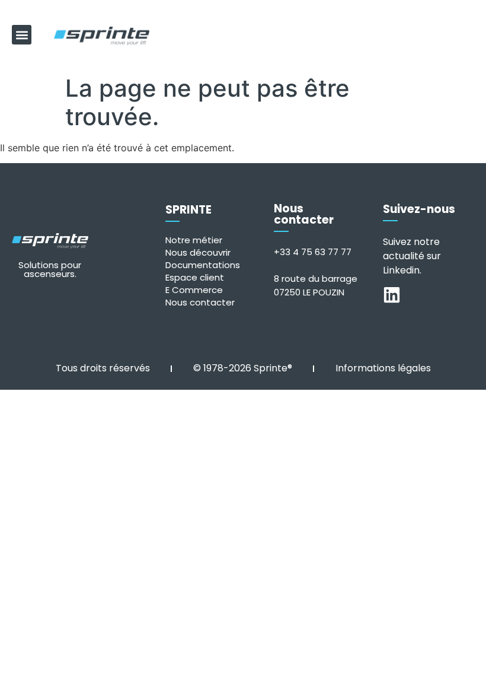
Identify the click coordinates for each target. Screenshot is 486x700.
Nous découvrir (198, 252)
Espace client (194, 277)
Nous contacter (200, 302)
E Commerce (194, 290)
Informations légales (383, 368)
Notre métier (193, 240)
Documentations (202, 265)
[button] (21, 34)
